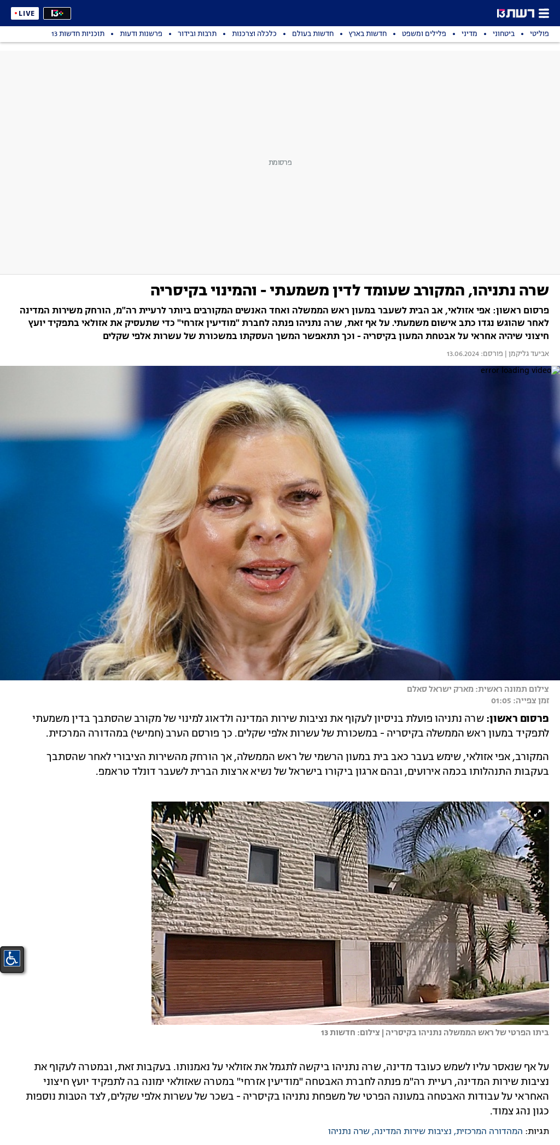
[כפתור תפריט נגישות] (12, 958)
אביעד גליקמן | (526, 354)
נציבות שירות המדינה (413, 1131)
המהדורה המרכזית (489, 1131)
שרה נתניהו (349, 1131)
